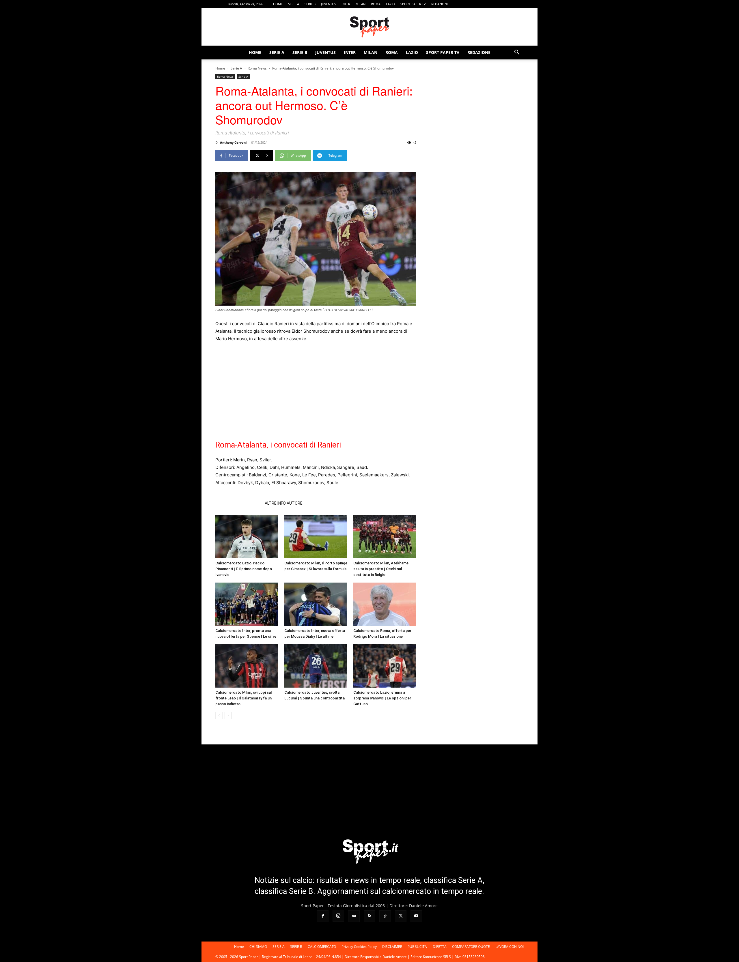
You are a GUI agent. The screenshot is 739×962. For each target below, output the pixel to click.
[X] (509, 4)
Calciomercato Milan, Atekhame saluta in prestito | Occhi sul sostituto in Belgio (380, 569)
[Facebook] (462, 4)
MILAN (360, 4)
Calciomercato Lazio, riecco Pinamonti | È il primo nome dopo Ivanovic (243, 569)
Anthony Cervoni (233, 142)
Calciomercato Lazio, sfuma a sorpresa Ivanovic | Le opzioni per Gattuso (382, 698)
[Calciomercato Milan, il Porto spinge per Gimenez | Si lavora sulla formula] (315, 536)
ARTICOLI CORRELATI (238, 503)
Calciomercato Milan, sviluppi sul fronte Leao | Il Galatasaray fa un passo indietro (243, 698)
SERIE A (293, 4)
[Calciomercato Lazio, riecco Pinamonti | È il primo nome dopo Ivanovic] (246, 536)
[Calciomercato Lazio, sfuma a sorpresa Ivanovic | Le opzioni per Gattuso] (384, 666)
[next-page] (228, 715)
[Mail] (481, 4)
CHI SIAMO (258, 946)
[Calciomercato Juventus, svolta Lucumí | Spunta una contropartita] (315, 666)
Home (220, 68)
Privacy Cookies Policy (359, 946)
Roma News (257, 68)
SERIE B (310, 4)
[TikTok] (500, 4)
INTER (345, 4)
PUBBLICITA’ (417, 946)
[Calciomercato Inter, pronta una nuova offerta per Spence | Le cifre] (246, 604)
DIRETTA (440, 946)
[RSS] (490, 4)
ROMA (375, 4)
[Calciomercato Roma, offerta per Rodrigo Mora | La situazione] (384, 604)
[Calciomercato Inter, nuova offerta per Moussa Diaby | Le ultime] (315, 604)
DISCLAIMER (392, 946)
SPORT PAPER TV (413, 4)
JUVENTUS (328, 4)
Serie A (236, 68)
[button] (517, 53)
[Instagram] (471, 4)
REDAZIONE (440, 4)
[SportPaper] (369, 27)
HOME (278, 4)
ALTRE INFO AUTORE (284, 503)
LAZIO (390, 4)
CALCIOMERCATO (322, 946)
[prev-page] (219, 715)
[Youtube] (519, 4)
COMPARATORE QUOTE (471, 946)
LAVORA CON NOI (509, 946)
